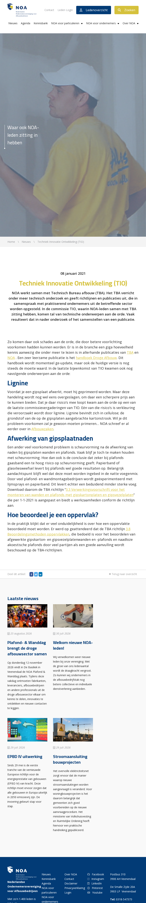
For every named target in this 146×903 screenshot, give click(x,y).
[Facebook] (31, 574)
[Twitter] (36, 574)
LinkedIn (96, 883)
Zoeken (129, 10)
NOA (11, 357)
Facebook (98, 874)
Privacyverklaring (74, 888)
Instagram (97, 879)
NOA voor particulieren (65, 23)
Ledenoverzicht (97, 10)
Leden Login (65, 10)
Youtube (97, 892)
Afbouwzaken (42, 429)
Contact (49, 10)
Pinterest (97, 888)
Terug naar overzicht (124, 574)
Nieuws (12, 23)
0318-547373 (124, 899)
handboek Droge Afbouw (96, 357)
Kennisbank (41, 23)
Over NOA (129, 23)
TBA (130, 352)
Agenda (25, 23)
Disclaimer (70, 883)
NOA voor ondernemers (101, 23)
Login (67, 892)
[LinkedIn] (40, 574)
